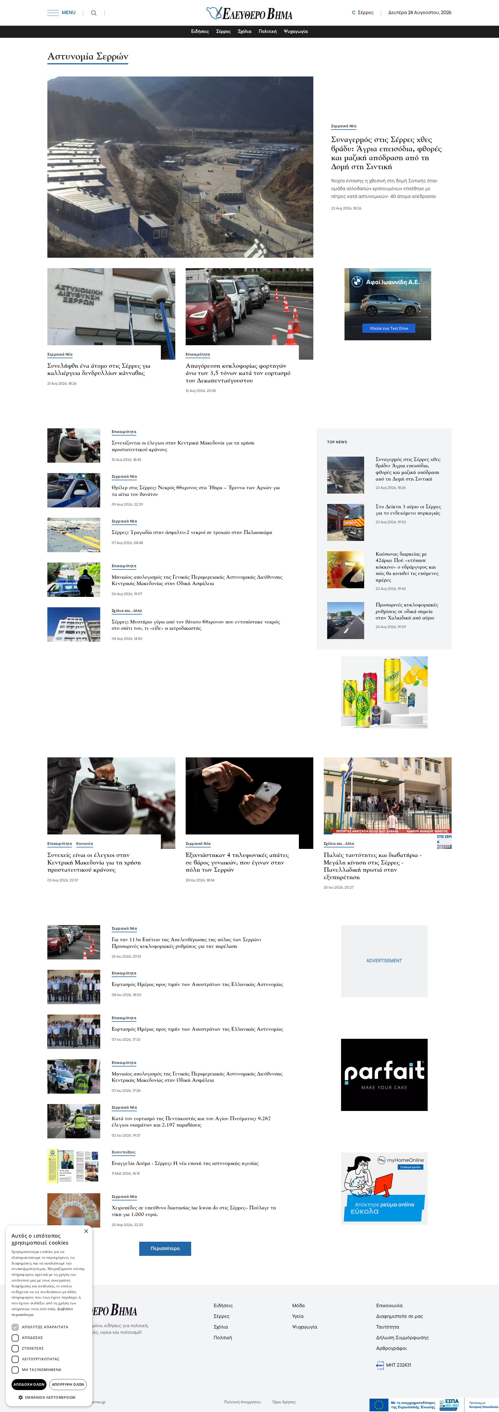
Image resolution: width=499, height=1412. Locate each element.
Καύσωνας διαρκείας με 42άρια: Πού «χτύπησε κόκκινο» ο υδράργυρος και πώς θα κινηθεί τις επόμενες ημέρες (407, 567)
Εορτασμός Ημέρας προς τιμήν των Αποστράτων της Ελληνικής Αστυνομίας (197, 984)
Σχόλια (245, 31)
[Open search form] (93, 13)
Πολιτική (268, 31)
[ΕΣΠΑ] (434, 1405)
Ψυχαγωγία (296, 31)
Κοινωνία (84, 844)
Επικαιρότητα (198, 354)
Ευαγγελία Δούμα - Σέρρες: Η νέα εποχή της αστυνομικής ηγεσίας (185, 1163)
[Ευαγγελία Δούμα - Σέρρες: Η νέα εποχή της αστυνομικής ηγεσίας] (73, 1165)
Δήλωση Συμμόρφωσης (402, 1338)
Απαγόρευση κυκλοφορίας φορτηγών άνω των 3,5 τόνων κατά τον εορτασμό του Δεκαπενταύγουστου (238, 373)
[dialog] (49, 1315)
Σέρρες (223, 31)
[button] (49, 1397)
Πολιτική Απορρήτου (242, 1402)
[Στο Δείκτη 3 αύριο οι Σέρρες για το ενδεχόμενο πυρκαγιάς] (345, 522)
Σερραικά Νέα (343, 126)
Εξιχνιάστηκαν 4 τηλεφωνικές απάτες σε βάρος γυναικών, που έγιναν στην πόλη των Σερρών (237, 862)
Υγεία (298, 1316)
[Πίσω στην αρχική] (249, 12)
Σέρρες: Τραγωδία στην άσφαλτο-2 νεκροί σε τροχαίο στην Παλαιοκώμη (192, 532)
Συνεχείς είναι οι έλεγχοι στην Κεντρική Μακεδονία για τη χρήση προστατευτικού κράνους (94, 862)
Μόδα (298, 1305)
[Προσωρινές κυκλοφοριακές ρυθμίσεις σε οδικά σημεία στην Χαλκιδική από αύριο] (345, 620)
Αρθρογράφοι (391, 1348)
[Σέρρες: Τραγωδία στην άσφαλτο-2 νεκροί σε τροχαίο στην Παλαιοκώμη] (73, 535)
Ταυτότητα (387, 1327)
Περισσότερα (165, 1248)
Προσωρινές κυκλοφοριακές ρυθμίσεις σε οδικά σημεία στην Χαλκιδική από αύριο (407, 612)
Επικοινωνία (389, 1305)
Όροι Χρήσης (284, 1402)
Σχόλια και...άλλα (127, 611)
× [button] (86, 1231)
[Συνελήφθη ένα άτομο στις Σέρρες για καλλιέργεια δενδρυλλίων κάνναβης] (111, 313)
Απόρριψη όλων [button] (68, 1384)
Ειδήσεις (200, 31)
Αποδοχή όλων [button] (29, 1384)
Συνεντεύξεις (123, 1152)
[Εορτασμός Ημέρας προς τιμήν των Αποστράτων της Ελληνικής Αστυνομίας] (73, 987)
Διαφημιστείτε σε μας (399, 1316)
